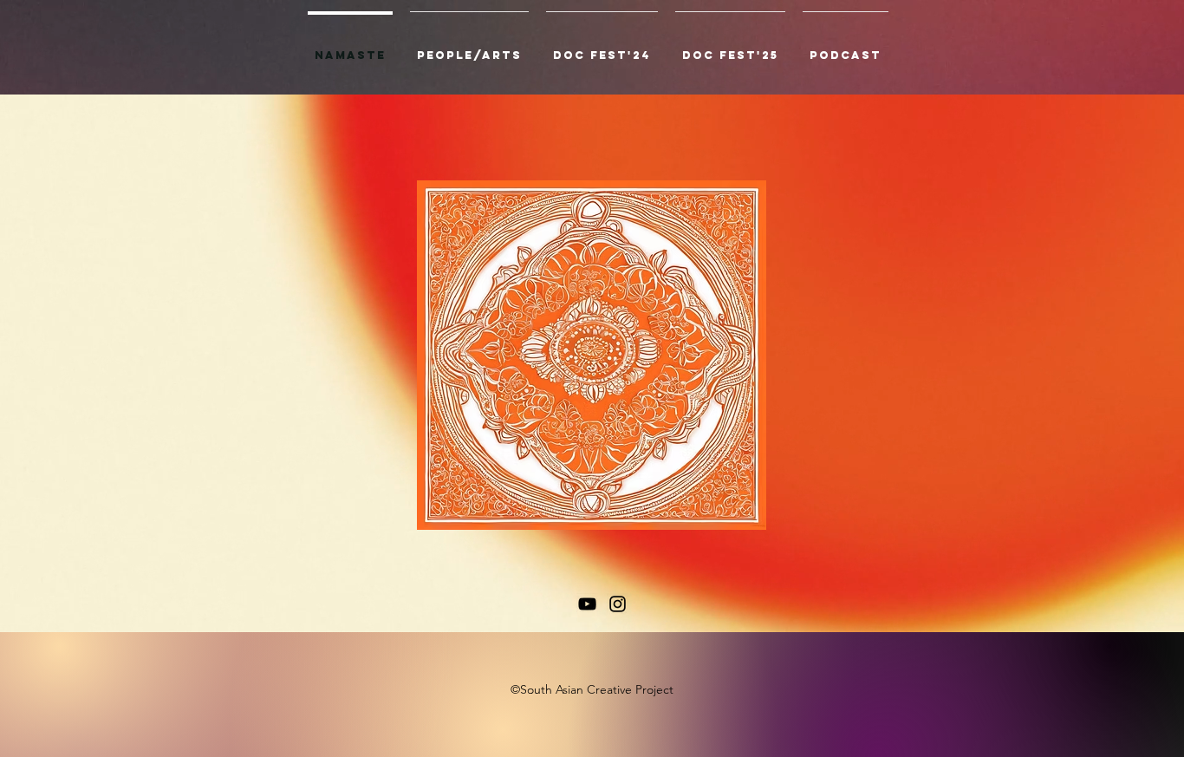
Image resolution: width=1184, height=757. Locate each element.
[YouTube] (587, 604)
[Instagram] (617, 604)
